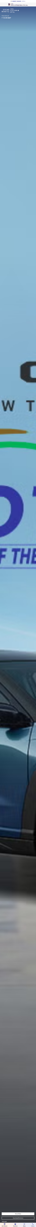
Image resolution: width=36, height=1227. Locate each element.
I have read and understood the (14, 1036)
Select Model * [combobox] (7, 193)
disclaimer (21, 1036)
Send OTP (28, 207)
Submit (18, 1039)
